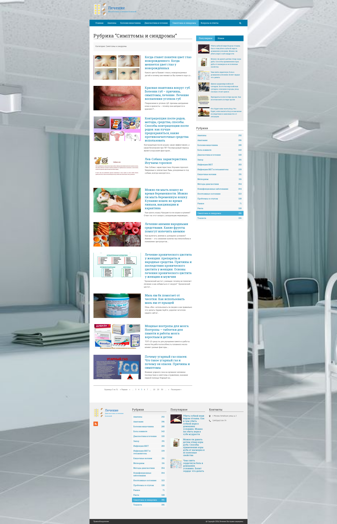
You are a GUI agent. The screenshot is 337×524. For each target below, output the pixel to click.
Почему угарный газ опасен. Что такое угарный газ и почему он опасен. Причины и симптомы (167, 362)
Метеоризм (219, 179)
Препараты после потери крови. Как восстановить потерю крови (226, 98)
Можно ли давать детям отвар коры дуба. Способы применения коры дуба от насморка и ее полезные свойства (226, 63)
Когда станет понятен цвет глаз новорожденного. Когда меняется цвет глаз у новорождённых (168, 62)
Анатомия (219, 140)
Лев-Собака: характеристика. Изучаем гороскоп (166, 161)
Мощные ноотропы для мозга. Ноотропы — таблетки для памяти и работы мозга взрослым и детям (167, 331)
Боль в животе (219, 150)
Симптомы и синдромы (219, 213)
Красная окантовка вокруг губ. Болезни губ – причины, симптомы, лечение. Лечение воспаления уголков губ (168, 93)
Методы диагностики (219, 184)
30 (162, 389)
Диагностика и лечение (156, 23)
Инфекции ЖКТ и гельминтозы (219, 169)
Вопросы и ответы (210, 23)
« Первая (123, 389)
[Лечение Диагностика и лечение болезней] (114, 15)
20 (158, 389)
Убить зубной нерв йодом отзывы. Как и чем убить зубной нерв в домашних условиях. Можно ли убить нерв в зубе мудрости (225, 50)
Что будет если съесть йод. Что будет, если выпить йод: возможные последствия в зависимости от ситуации (226, 113)
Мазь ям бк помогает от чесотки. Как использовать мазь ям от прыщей (165, 299)
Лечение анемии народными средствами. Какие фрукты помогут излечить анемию (166, 227)
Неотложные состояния (219, 194)
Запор (219, 159)
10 (154, 389)
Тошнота (219, 218)
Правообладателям (101, 521)
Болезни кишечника (130, 23)
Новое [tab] (221, 38)
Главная (99, 23)
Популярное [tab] (205, 38)
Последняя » (176, 389)
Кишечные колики (219, 174)
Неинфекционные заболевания (219, 189)
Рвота (219, 208)
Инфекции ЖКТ (219, 164)
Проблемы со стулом (219, 198)
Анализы (111, 23)
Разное (219, 203)
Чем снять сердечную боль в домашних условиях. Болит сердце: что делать (225, 74)
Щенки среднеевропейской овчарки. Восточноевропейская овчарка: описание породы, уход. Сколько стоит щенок (225, 88)
